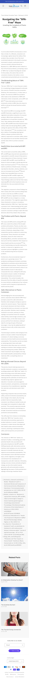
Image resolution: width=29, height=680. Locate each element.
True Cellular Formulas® (13, 672)
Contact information (19, 676)
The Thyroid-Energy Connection (11, 629)
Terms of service (9, 676)
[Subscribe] (22, 645)
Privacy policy (21, 674)
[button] (3, 6)
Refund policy (13, 674)
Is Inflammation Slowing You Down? (12, 580)
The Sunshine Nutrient (8, 605)
